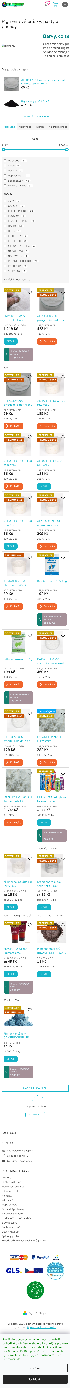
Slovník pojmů (9, 1222)
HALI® (15, 225)
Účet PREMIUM (10, 1231)
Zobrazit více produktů (33, 116)
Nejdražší (40, 126)
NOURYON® (17, 256)
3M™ (13, 200)
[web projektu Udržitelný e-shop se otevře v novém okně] (35, 1289)
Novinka (14, 170)
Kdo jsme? (7, 1200)
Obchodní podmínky (13, 1209)
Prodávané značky (12, 1213)
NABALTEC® (18, 251)
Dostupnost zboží (11, 1182)
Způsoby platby (10, 1236)
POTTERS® (17, 266)
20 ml (7, 1000)
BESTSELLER (18, 180)
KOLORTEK (17, 241)
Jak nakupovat (10, 1191)
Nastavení (35, 1368)
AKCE (13, 165)
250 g (16, 915)
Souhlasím (35, 1379)
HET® (13, 231)
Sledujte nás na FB (18, 1155)
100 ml (17, 1000)
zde (18, 1359)
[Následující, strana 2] (35, 1098)
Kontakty (7, 1195)
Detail (10, 341)
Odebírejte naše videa (19, 1160)
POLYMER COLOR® (22, 261)
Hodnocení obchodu (13, 1186)
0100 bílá (42, 848)
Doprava (6, 1177)
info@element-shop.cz (20, 1150)
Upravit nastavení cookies (41, 1327)
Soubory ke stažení (12, 1227)
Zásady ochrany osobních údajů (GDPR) (24, 1240)
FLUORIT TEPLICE (21, 221)
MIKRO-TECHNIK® (21, 246)
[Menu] (65, 4)
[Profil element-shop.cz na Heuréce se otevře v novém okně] (55, 1270)
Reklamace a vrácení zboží (17, 1218)
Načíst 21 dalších (35, 1088)
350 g (7, 367)
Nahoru (36, 1114)
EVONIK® (16, 216)
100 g (7, 915)
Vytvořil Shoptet (38, 1313)
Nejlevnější (25, 126)
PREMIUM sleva (20, 185)
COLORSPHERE (20, 211)
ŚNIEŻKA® (16, 271)
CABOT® (15, 205)
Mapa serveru (9, 1204)
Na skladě (17, 160)
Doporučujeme (18, 175)
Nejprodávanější (58, 126)
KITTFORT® (17, 236)
